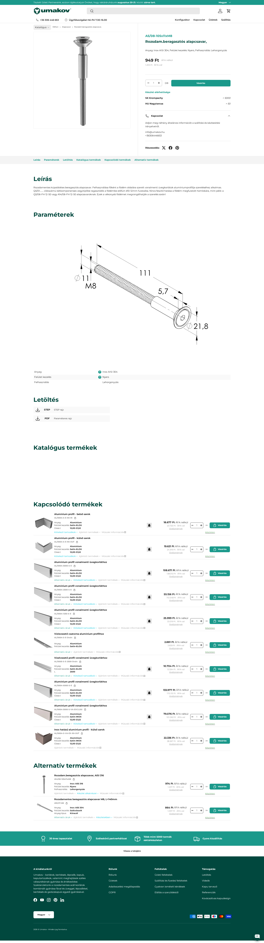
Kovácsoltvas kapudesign (216, 898)
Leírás (36, 159)
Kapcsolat (199, 19)
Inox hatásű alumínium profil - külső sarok (79, 729)
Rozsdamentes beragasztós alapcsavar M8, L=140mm (85, 799)
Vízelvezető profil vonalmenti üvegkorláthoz (80, 657)
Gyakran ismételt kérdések (170, 886)
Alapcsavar (66, 27)
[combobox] (143, 11)
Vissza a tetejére (132, 851)
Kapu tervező (209, 886)
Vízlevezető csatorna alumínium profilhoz (79, 633)
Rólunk (113, 874)
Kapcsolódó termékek (118, 159)
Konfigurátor (182, 19)
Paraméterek (51, 159)
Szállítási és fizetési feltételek (171, 880)
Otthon (55, 27)
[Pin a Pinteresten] (177, 147)
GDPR (112, 892)
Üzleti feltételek (163, 874)
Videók (206, 880)
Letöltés (68, 159)
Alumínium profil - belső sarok (72, 514)
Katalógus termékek (88, 159)
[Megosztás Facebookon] (170, 147)
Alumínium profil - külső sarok (72, 538)
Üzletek (213, 19)
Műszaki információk (113, 532)
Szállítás (226, 19)
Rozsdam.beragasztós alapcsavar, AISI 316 (79, 775)
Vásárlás (200, 83)
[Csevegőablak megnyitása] (257, 936)
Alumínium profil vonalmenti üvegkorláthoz (80, 562)
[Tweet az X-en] (163, 147)
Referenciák (209, 892)
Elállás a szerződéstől (166, 892)
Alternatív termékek (146, 159)
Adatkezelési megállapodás (124, 886)
